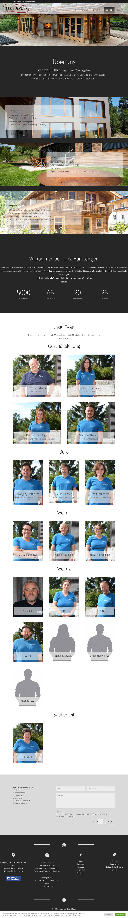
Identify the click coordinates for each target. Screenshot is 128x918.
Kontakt (120, 10)
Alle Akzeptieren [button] (120, 914)
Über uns (109, 10)
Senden (110, 821)
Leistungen (85, 10)
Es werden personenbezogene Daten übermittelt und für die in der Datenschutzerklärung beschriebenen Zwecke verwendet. (81, 815)
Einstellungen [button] (108, 914)
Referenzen (97, 10)
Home (74, 10)
